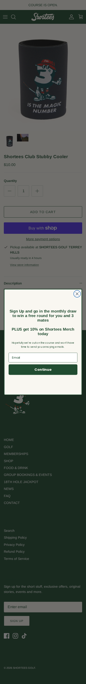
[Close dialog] (77, 293)
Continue (42, 369)
